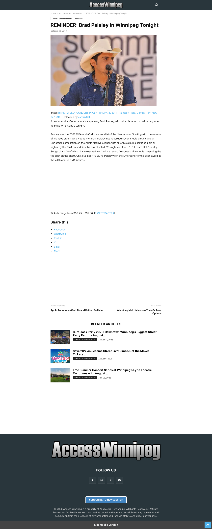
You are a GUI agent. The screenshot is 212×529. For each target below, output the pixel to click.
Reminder (79, 19)
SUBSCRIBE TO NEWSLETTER (106, 499)
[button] (55, 5)
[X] (110, 480)
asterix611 (84, 117)
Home (53, 13)
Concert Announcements (70, 13)
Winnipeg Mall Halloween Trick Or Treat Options (139, 312)
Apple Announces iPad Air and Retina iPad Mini (77, 310)
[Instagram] (101, 480)
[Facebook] (92, 480)
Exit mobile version (106, 524)
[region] (106, 188)
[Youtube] (119, 480)
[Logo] (106, 460)
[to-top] (208, 523)
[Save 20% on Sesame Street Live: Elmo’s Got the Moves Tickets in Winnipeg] (60, 356)
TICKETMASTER (104, 213)
